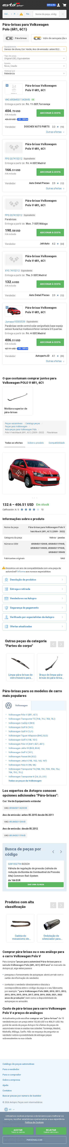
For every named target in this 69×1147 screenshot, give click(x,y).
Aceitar (18, 1131)
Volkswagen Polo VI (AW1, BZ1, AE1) (26, 744)
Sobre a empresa (11, 1080)
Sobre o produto (36, 443)
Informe (21, 571)
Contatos (7, 1090)
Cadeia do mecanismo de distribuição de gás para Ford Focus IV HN (20, 937)
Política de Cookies (34, 1122)
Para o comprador (12, 1074)
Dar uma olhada (36, 884)
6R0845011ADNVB (18, 808)
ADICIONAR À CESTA (50, 113)
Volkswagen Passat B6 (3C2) (22, 756)
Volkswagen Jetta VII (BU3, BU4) (24, 748)
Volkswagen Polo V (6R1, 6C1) (23, 714)
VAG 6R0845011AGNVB (17, 99)
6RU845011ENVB (17, 821)
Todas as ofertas (14, 443)
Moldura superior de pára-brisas (15, 410)
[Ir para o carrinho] (64, 5)
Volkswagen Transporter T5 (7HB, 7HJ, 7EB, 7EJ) (32, 719)
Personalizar (34, 1140)
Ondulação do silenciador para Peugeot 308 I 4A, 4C (51, 937)
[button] (51, 5)
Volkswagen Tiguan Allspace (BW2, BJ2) (28, 735)
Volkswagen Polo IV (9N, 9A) (22, 765)
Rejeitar (51, 1131)
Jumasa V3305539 (15, 321)
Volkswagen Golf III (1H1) (21, 727)
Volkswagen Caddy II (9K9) (21, 723)
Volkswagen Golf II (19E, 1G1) (23, 740)
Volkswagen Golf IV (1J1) (21, 731)
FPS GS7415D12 (13, 158)
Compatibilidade (57, 443)
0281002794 (19, 864)
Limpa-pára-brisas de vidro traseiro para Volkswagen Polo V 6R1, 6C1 (20, 676)
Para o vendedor (11, 1069)
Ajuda (5, 1085)
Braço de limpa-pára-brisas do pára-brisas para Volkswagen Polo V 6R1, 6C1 (51, 676)
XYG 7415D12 (12, 270)
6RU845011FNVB (17, 835)
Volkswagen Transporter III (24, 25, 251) (28, 776)
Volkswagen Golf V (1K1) (21, 752)
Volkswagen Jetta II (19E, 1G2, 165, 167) (28, 760)
